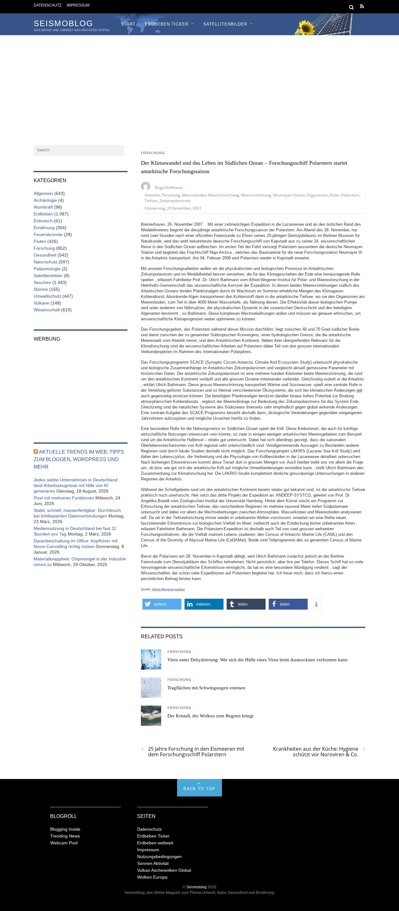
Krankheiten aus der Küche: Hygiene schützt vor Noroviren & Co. (319, 751)
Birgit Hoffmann (169, 187)
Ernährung (44, 227)
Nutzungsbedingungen (159, 856)
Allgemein (43, 193)
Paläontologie (47, 268)
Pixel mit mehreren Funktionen (64, 497)
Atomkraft (43, 207)
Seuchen (42, 282)
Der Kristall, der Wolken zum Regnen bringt (210, 715)
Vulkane (41, 302)
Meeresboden (194, 194)
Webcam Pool (64, 842)
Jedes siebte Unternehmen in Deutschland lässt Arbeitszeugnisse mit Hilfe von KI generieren (76, 485)
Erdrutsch (43, 220)
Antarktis (152, 194)
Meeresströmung (256, 194)
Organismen (317, 194)
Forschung (153, 153)
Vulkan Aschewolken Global (164, 870)
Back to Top (199, 788)
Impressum (78, 5)
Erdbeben (43, 213)
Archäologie (45, 200)
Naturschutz (45, 261)
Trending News (65, 835)
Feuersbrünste (48, 234)
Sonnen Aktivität (153, 863)
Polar (334, 194)
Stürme (41, 289)
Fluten (40, 241)
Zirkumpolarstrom (175, 200)
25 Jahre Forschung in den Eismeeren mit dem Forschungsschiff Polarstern (192, 751)
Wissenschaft (47, 309)
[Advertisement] (199, 81)
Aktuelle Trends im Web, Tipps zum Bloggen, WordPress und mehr (79, 459)
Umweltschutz (47, 296)
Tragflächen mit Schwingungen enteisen (206, 687)
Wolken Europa (152, 877)
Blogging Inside (65, 829)
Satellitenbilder (225, 24)
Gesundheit (45, 255)
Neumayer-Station (289, 194)
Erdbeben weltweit (155, 842)
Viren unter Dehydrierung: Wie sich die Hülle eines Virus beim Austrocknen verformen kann (257, 659)
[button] (161, 604)
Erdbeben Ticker (166, 24)
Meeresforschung (223, 194)
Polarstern (350, 194)
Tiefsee (151, 200)
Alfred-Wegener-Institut (168, 589)
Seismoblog (196, 887)
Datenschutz (47, 5)
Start (128, 24)
